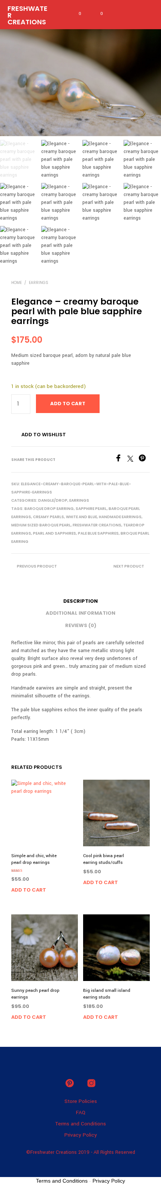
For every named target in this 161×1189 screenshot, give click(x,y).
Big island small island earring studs (106, 993)
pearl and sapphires (54, 533)
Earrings (38, 282)
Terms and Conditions (80, 1123)
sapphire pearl (91, 508)
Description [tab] (80, 601)
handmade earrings (120, 517)
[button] (75, 14)
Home (16, 282)
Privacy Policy (80, 1134)
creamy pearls (48, 517)
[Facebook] (121, 460)
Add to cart (28, 889)
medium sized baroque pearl (41, 525)
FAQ (80, 1112)
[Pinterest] (144, 460)
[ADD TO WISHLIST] (74, 854)
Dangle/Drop (52, 500)
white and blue (81, 517)
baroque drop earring (49, 508)
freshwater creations (97, 525)
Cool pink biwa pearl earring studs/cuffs (103, 859)
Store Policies (80, 1101)
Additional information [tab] (80, 613)
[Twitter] (133, 460)
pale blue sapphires (98, 533)
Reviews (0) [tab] (80, 625)
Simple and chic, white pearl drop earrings (34, 859)
